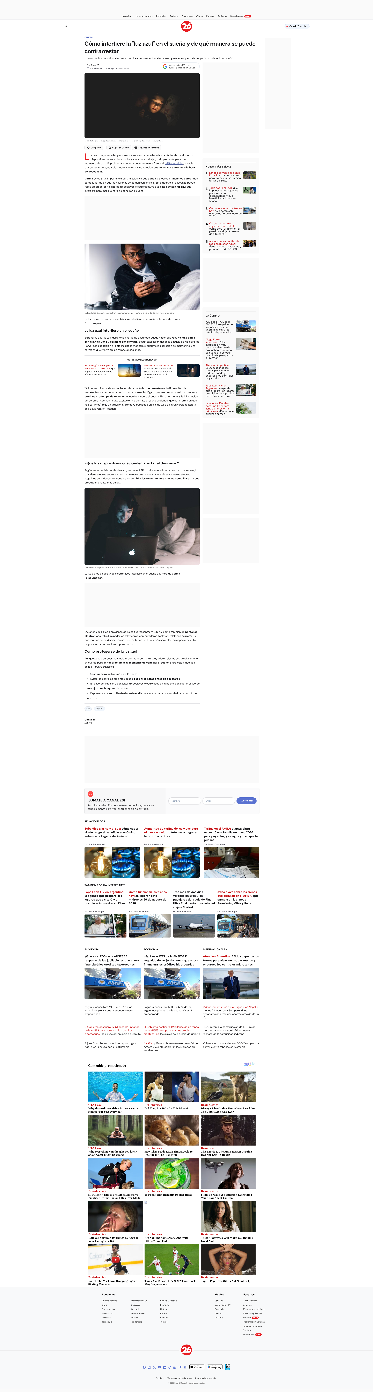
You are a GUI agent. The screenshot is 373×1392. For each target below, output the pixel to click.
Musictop (219, 1317)
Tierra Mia (219, 1309)
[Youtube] (159, 1367)
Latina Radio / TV (223, 1305)
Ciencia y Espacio (168, 1300)
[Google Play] (214, 1367)
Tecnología (107, 1321)
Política (134, 1317)
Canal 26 (94, 65)
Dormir (99, 708)
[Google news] (185, 1367)
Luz (88, 708)
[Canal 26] (186, 1350)
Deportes (135, 1305)
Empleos (247, 1330)
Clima (104, 1305)
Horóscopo (107, 1313)
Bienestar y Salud (139, 1300)
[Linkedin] (164, 1367)
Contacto (247, 1305)
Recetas (164, 1317)
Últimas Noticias (109, 1300)
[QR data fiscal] (227, 1369)
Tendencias (136, 1321)
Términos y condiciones (254, 1309)
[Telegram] (179, 1367)
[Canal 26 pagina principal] (186, 30)
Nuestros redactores (252, 1326)
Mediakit (250, 1317)
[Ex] (154, 1367)
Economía (92, 949)
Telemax (218, 1313)
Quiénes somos (250, 1300)
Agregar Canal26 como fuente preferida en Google (182, 66)
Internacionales (215, 949)
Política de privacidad (253, 1313)
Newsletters (252, 1334)
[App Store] (197, 1367)
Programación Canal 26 (254, 1321)
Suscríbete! (247, 800)
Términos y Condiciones (179, 1378)
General (89, 37)
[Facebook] (144, 1367)
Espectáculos (108, 1309)
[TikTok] (169, 1367)
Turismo (164, 1321)
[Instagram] (149, 1367)
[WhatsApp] (174, 1367)
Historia (163, 1309)
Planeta (163, 1313)
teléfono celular (174, 163)
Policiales (106, 1317)
